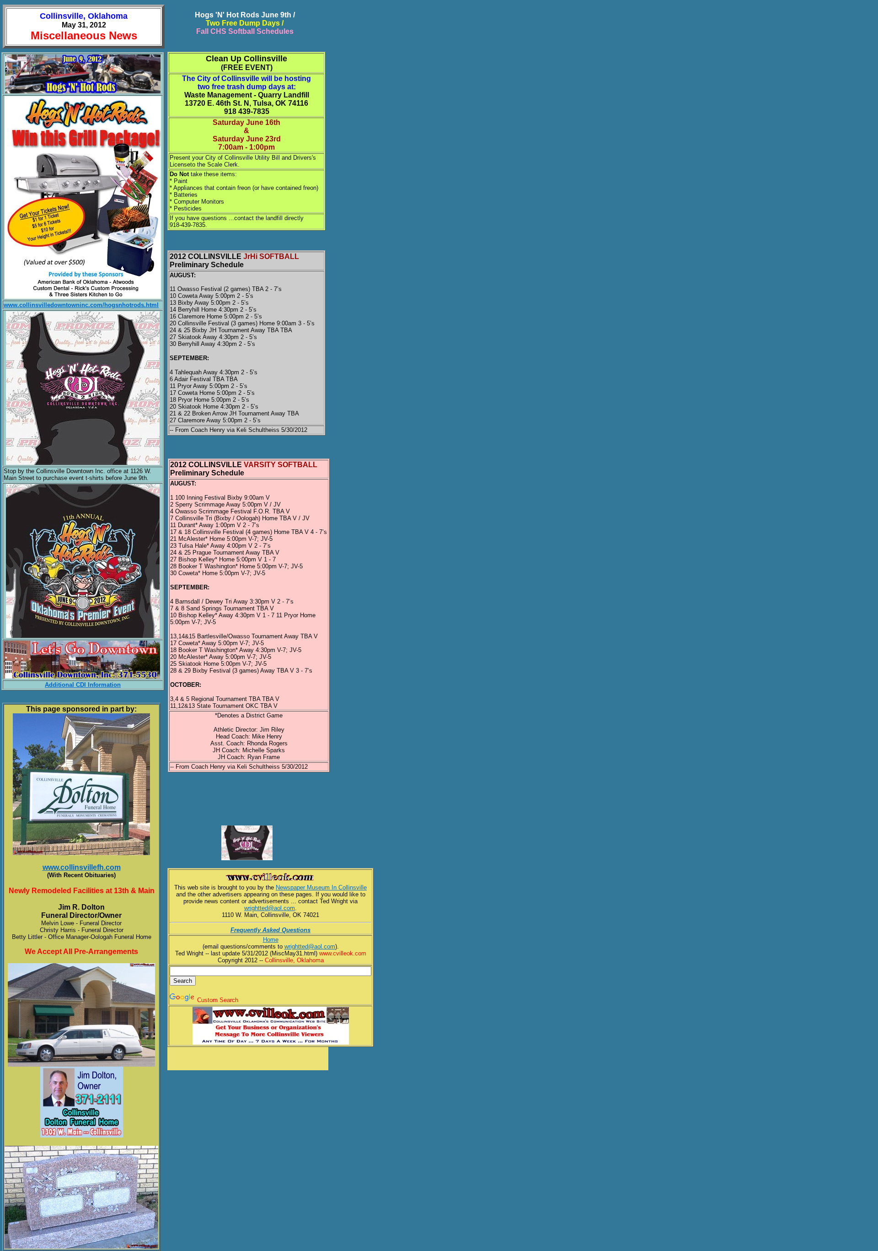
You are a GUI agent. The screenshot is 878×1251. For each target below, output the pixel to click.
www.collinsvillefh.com (82, 867)
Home (270, 939)
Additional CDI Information (83, 684)
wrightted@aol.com (269, 908)
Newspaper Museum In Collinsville (321, 887)
